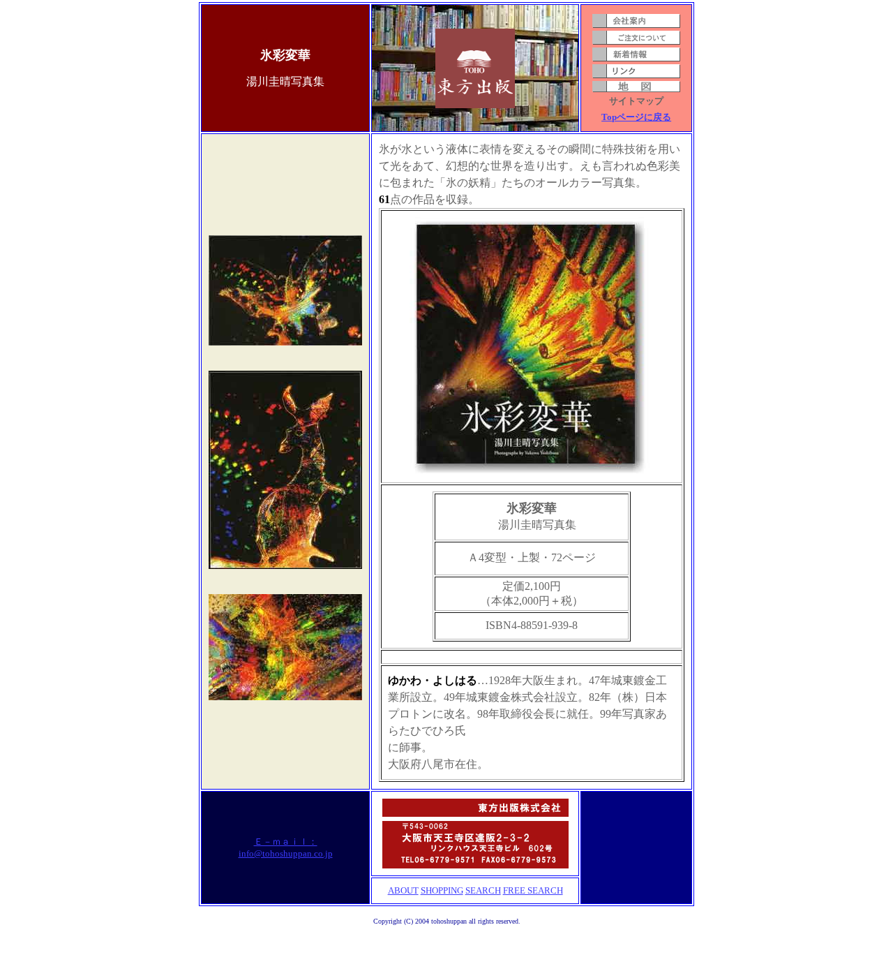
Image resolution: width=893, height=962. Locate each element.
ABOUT (403, 890)
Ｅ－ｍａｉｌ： (285, 841)
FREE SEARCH (533, 890)
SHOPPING (442, 890)
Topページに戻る (636, 117)
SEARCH (483, 890)
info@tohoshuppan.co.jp (286, 853)
